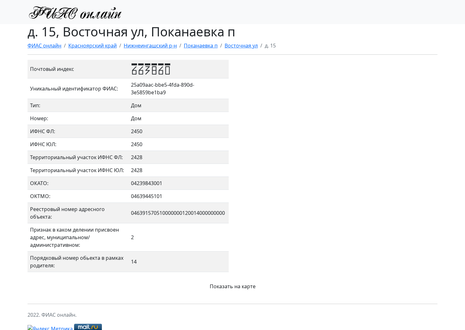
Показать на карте (233, 286)
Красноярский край (92, 45)
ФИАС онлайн (44, 45)
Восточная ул (241, 45)
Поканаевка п (201, 45)
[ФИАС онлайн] (75, 12)
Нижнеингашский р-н (150, 45)
